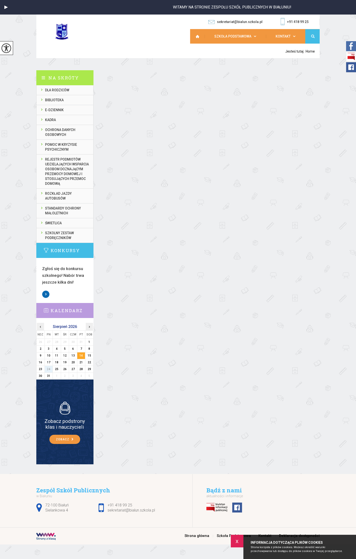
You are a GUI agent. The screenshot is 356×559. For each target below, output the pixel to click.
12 (65, 355)
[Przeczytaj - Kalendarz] (72, 310)
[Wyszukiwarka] (312, 36)
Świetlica (53, 223)
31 (48, 376)
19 (65, 362)
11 (56, 355)
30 (40, 376)
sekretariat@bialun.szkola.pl (240, 22)
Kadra (50, 120)
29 (89, 369)
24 (48, 369)
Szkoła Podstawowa (232, 36)
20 (73, 362)
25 (56, 369)
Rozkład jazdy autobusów (58, 196)
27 (73, 369)
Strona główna (199, 36)
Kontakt (283, 36)
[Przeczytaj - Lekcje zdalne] (64, 408)
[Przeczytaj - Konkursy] (72, 250)
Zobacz (46, 294)
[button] (6, 7)
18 (56, 362)
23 (40, 369)
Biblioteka (54, 100)
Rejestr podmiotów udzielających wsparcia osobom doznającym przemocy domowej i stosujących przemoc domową (67, 171)
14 (81, 355)
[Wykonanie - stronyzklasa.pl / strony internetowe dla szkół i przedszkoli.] (46, 537)
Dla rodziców (57, 90)
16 (40, 362)
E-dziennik (54, 110)
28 (81, 369)
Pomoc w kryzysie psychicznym (61, 147)
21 (81, 362)
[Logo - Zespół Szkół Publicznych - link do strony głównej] (65, 31)
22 (89, 362)
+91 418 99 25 (298, 22)
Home (310, 51)
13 (73, 355)
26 (65, 369)
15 (89, 355)
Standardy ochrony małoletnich (63, 210)
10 (48, 355)
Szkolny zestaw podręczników (59, 235)
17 (48, 362)
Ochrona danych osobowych (60, 132)
